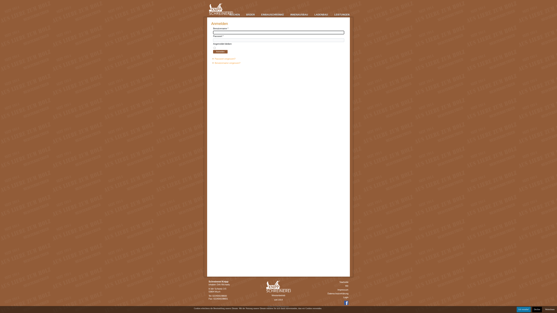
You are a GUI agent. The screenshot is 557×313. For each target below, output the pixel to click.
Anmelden (220, 52)
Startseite (343, 282)
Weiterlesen (550, 309)
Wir (346, 286)
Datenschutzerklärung (338, 293)
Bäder (250, 14)
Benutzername (220, 28)
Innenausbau (299, 14)
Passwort (218, 36)
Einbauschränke (272, 14)
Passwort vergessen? (225, 59)
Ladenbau (321, 14)
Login (345, 297)
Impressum (343, 290)
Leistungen (342, 14)
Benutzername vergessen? (227, 63)
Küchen (235, 14)
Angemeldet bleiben (222, 44)
